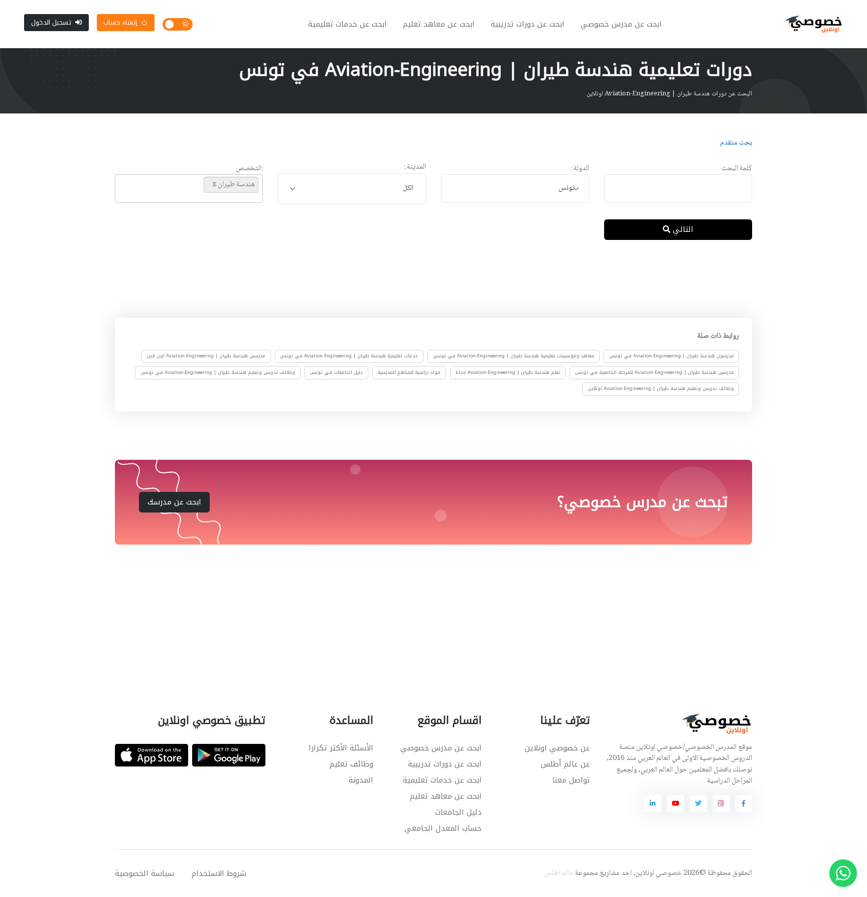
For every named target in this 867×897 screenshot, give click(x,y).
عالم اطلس (558, 873)
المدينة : (415, 167)
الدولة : (579, 169)
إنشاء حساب (120, 22)
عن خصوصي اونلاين (557, 748)
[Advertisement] (426, 280)
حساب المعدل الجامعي (443, 828)
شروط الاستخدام (219, 873)
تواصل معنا (571, 780)
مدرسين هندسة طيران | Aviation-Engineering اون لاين (206, 356)
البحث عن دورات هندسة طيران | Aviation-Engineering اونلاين (669, 93)
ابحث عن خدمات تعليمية (347, 24)
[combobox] (515, 188)
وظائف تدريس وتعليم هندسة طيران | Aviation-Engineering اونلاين (661, 388)
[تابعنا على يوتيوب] (675, 803)
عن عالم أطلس (565, 764)
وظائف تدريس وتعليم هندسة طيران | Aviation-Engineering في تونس (217, 372)
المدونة (361, 780)
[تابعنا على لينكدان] (652, 803)
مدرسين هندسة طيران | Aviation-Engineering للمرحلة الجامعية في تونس (654, 372)
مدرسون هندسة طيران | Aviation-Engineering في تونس (671, 356)
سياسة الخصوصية (144, 873)
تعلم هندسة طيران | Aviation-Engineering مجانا (508, 372)
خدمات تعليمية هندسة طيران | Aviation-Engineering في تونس (349, 356)
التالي (681, 229)
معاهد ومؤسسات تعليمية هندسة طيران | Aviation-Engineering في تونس (514, 356)
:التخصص (249, 169)
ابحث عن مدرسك (174, 502)
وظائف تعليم (351, 764)
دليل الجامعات (458, 812)
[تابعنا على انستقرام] (721, 803)
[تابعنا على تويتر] (697, 803)
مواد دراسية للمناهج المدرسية (409, 372)
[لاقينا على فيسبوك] (743, 803)
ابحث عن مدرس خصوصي (621, 24)
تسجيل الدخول (51, 22)
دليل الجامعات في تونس (336, 372)
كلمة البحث (736, 169)
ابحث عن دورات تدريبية (527, 24)
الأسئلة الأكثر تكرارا (341, 748)
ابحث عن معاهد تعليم (439, 24)
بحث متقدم (736, 143)
